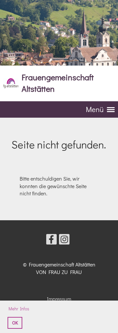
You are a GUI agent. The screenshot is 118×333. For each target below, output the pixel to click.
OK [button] (15, 323)
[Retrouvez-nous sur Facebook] (51, 240)
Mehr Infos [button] (19, 308)
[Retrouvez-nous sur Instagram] (64, 240)
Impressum (59, 298)
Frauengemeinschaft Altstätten (58, 83)
